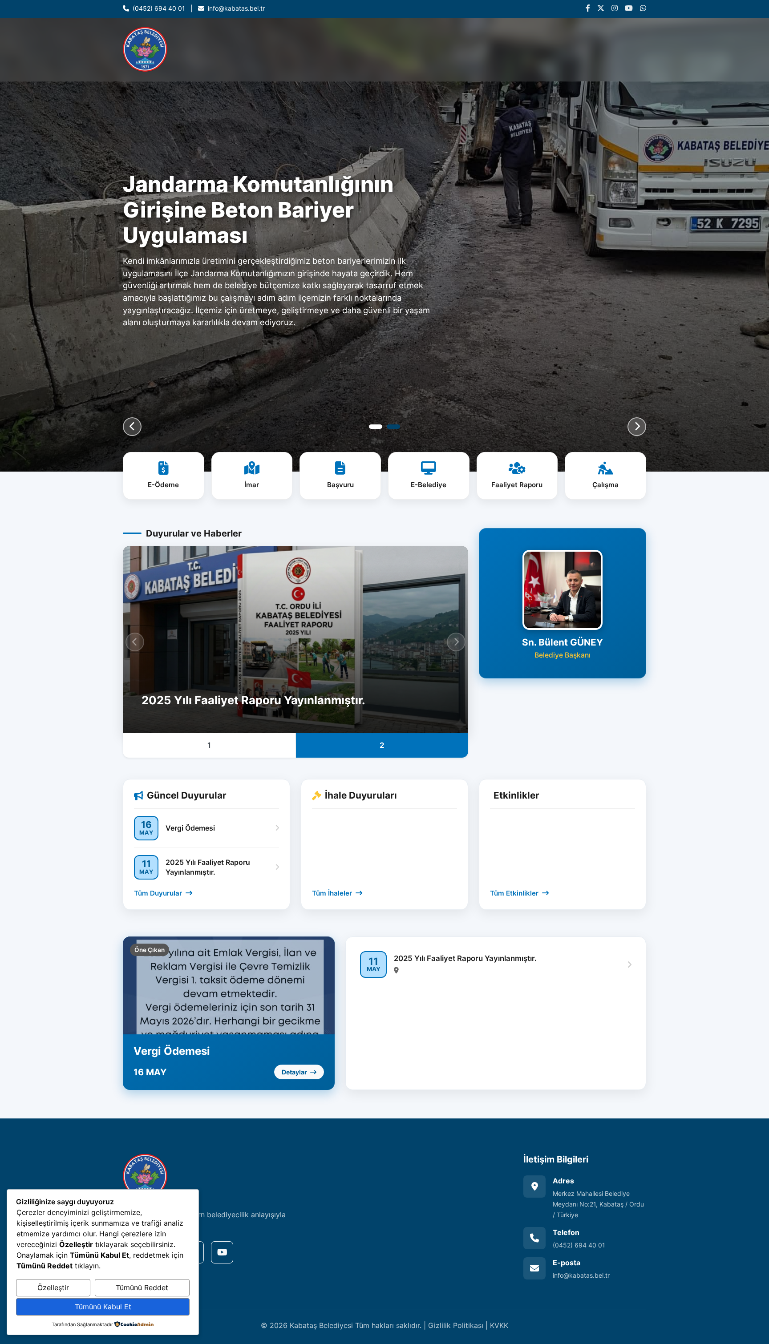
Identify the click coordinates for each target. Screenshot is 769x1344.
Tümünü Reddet (142, 1287)
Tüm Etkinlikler (515, 893)
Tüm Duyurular (159, 893)
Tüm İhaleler (333, 893)
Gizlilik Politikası (455, 1325)
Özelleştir (53, 1287)
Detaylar (295, 1072)
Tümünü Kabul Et (103, 1306)
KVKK (499, 1325)
